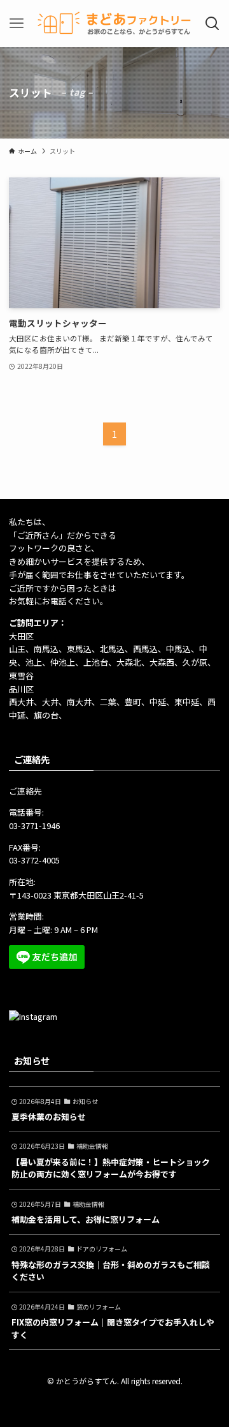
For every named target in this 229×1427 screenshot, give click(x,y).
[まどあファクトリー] (115, 23)
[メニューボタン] (16, 23)
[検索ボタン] (212, 23)
